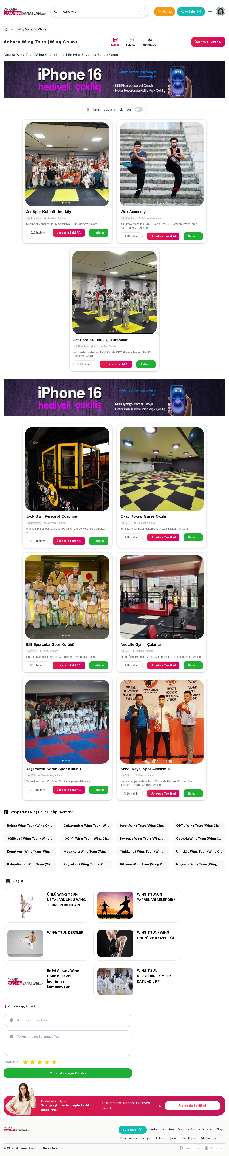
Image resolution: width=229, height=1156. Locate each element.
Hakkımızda (156, 1129)
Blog (219, 1129)
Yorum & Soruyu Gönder (68, 1073)
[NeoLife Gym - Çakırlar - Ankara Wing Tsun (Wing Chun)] (161, 612)
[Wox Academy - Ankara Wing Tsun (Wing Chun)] (161, 181)
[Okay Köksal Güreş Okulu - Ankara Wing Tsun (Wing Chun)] (161, 485)
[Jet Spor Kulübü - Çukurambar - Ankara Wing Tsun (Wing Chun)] (114, 309)
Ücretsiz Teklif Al (68, 233)
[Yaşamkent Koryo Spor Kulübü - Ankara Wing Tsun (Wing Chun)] (67, 738)
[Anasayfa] (6, 29)
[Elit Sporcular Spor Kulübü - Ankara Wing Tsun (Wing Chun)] (67, 612)
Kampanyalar (128, 1138)
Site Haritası (208, 1138)
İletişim (99, 232)
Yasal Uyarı (189, 1138)
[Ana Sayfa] (25, 11)
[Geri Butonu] (104, 164)
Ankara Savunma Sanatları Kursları (190, 1129)
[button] (99, 11)
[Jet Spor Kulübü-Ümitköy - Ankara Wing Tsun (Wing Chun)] (67, 181)
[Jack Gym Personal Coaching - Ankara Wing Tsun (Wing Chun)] (67, 485)
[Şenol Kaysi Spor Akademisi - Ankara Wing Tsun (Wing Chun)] (161, 738)
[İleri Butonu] (30, 164)
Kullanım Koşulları (166, 1138)
